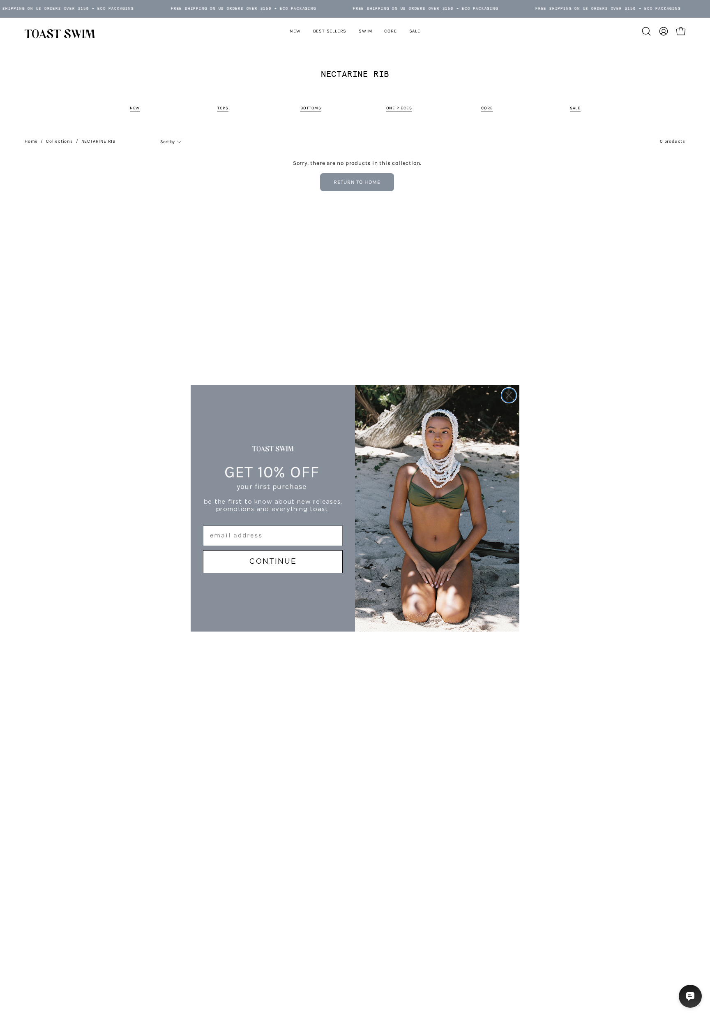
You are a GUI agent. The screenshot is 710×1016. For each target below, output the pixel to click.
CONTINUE (273, 561)
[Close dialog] (509, 395)
